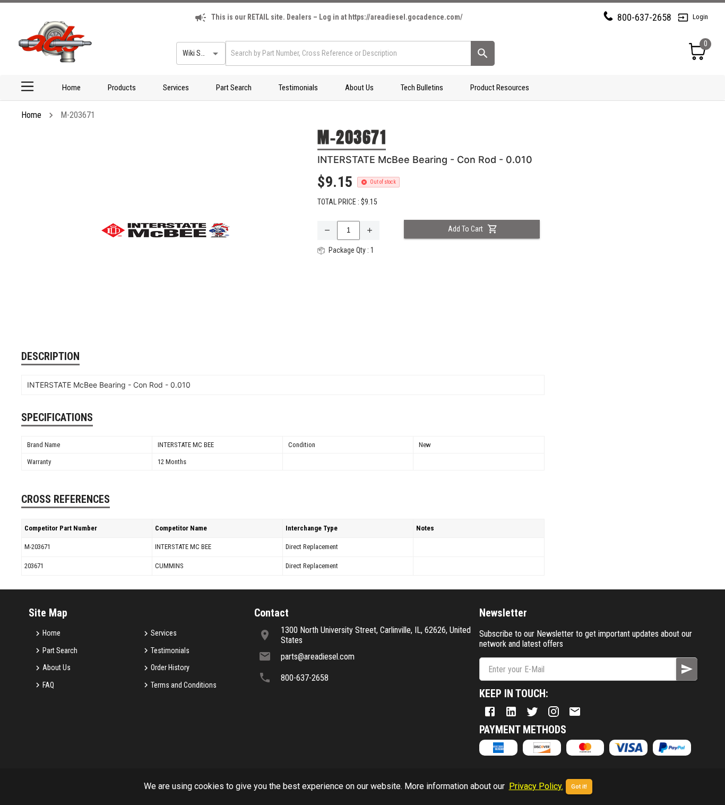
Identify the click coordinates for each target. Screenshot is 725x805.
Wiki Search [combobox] (200, 53)
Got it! (579, 786)
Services (176, 87)
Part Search (234, 87)
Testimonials (298, 87)
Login (700, 17)
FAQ (48, 685)
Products (122, 87)
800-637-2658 (644, 17)
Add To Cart (465, 229)
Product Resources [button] (499, 87)
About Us (359, 87)
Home (71, 87)
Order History (170, 667)
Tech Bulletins (422, 87)
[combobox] (347, 53)
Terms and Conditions (184, 685)
